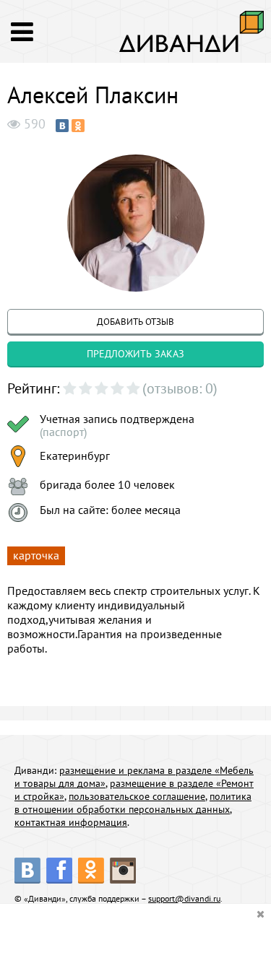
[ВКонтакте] (62, 125)
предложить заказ (135, 353)
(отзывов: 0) (180, 388)
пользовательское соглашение (137, 796)
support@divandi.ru (184, 898)
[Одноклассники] (78, 125)
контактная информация (70, 822)
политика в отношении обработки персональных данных (132, 803)
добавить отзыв (135, 321)
